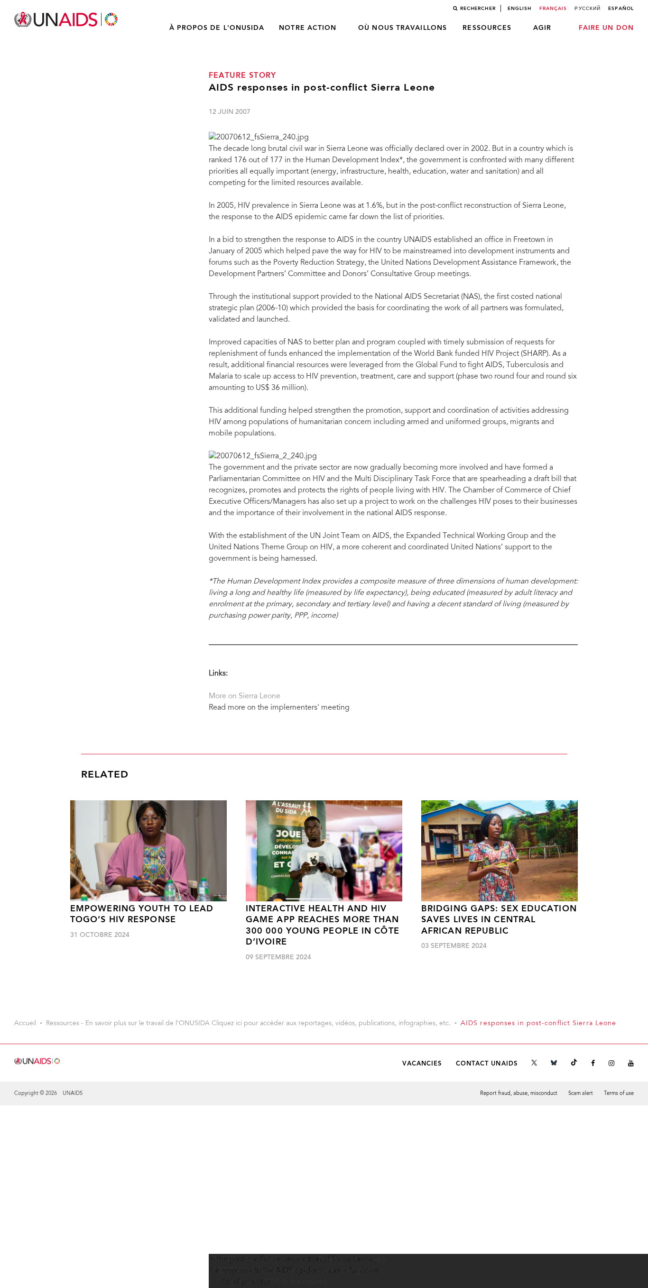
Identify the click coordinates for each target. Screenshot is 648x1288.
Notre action (307, 28)
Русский (587, 8)
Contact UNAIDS (487, 1064)
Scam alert (580, 1093)
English (520, 8)
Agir (542, 28)
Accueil (25, 1023)
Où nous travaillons (402, 28)
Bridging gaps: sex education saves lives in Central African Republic (499, 920)
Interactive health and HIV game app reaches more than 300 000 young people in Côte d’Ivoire (322, 925)
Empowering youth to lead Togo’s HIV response (141, 914)
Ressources (487, 28)
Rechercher (478, 8)
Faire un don (606, 28)
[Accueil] (67, 20)
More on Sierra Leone (244, 696)
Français (553, 8)
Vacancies (422, 1064)
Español (621, 8)
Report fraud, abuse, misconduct (518, 1093)
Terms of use (619, 1093)
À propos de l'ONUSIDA (217, 28)
